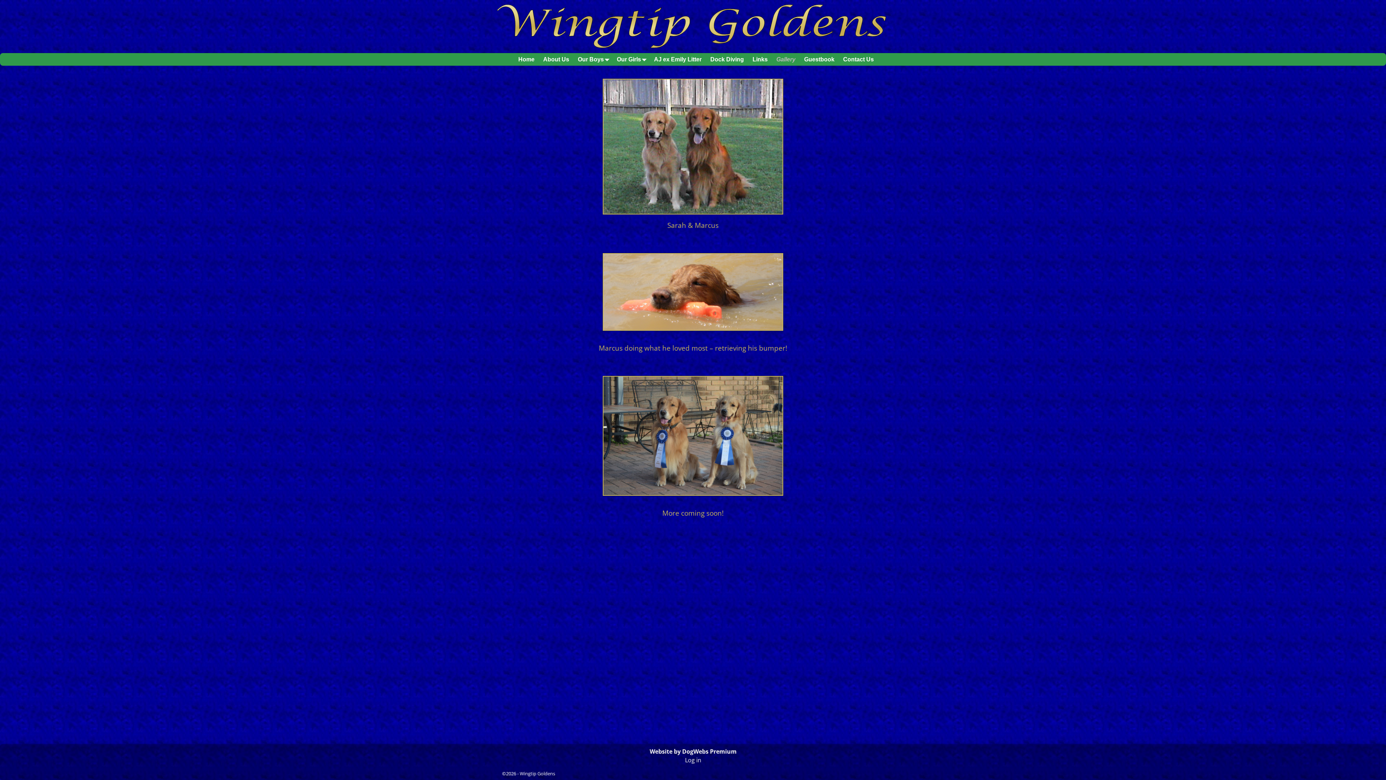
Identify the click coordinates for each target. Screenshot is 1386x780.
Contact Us (858, 59)
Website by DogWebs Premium (693, 751)
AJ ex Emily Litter (678, 59)
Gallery (786, 59)
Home (526, 59)
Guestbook (819, 59)
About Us (556, 59)
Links (760, 59)
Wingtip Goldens (537, 773)
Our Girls (629, 59)
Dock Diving (727, 59)
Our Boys (591, 59)
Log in (693, 760)
